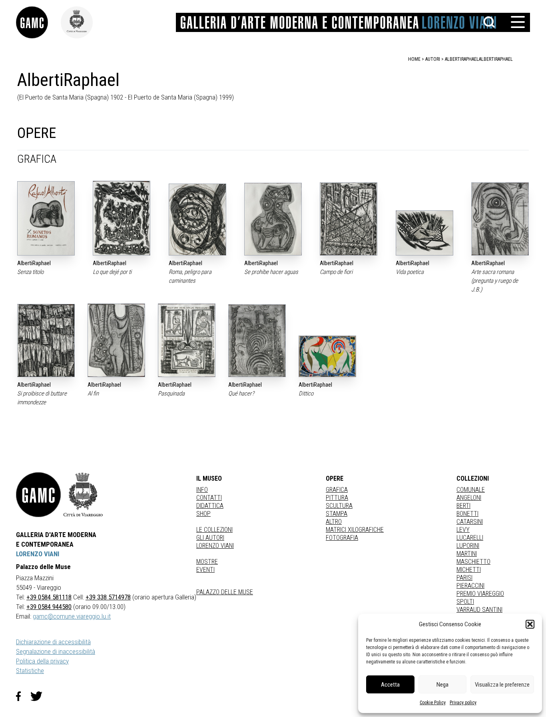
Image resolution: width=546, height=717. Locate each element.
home (414, 59)
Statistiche (30, 671)
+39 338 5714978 (108, 597)
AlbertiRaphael (496, 59)
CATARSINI (469, 521)
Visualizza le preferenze (502, 684)
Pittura (337, 497)
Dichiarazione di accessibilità (53, 642)
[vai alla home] (38, 494)
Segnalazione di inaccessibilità (55, 651)
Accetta (390, 684)
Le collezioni (214, 529)
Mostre (207, 561)
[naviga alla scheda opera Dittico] (327, 356)
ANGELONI (468, 497)
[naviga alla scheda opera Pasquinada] (186, 340)
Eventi (205, 569)
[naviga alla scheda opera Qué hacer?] (257, 341)
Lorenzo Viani (215, 545)
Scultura (339, 505)
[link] (38, 22)
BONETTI (467, 513)
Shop (203, 513)
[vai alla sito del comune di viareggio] (83, 494)
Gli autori (210, 537)
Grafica (337, 489)
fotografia (342, 537)
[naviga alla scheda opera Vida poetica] (424, 233)
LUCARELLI (469, 537)
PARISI (464, 577)
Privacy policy (463, 702)
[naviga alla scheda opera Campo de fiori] (348, 219)
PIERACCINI (470, 585)
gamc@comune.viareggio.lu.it (72, 616)
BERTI (463, 505)
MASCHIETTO (473, 561)
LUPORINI (467, 545)
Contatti (209, 497)
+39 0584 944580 (49, 607)
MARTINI (466, 553)
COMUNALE (470, 489)
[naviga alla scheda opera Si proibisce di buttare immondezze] (46, 340)
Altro (334, 521)
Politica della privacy (42, 661)
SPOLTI (465, 601)
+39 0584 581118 (49, 597)
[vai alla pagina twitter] (39, 696)
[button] (530, 624)
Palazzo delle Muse (224, 592)
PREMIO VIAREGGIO (480, 593)
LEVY (463, 529)
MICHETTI (468, 569)
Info (202, 489)
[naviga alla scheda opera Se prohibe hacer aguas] (273, 219)
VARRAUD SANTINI (479, 609)
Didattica (209, 505)
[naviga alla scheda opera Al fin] (116, 340)
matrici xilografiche (355, 529)
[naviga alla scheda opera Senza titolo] (46, 218)
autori (432, 59)
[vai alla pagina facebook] (23, 696)
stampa (336, 513)
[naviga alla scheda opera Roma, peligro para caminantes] (197, 219)
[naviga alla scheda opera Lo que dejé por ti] (121, 218)
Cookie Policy (433, 702)
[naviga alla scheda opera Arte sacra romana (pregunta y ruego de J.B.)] (500, 219)
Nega (442, 684)
